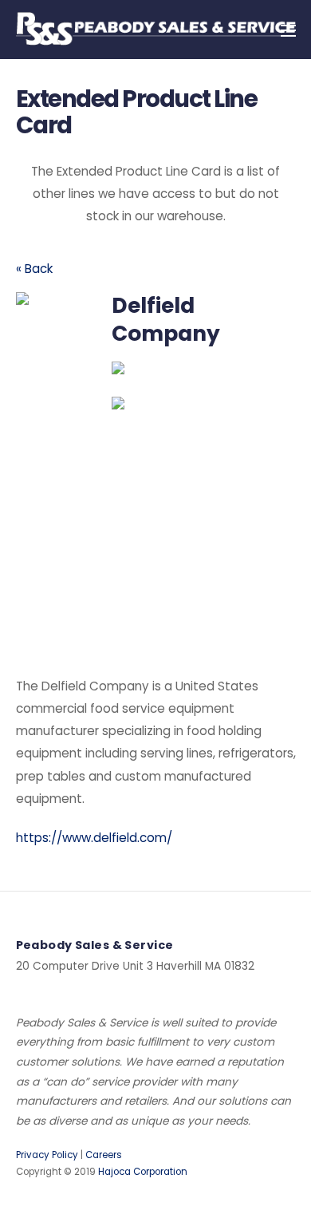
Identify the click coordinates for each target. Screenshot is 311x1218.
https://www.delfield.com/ (94, 837)
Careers (103, 1155)
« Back (34, 268)
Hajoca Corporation (142, 1171)
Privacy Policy (47, 1155)
